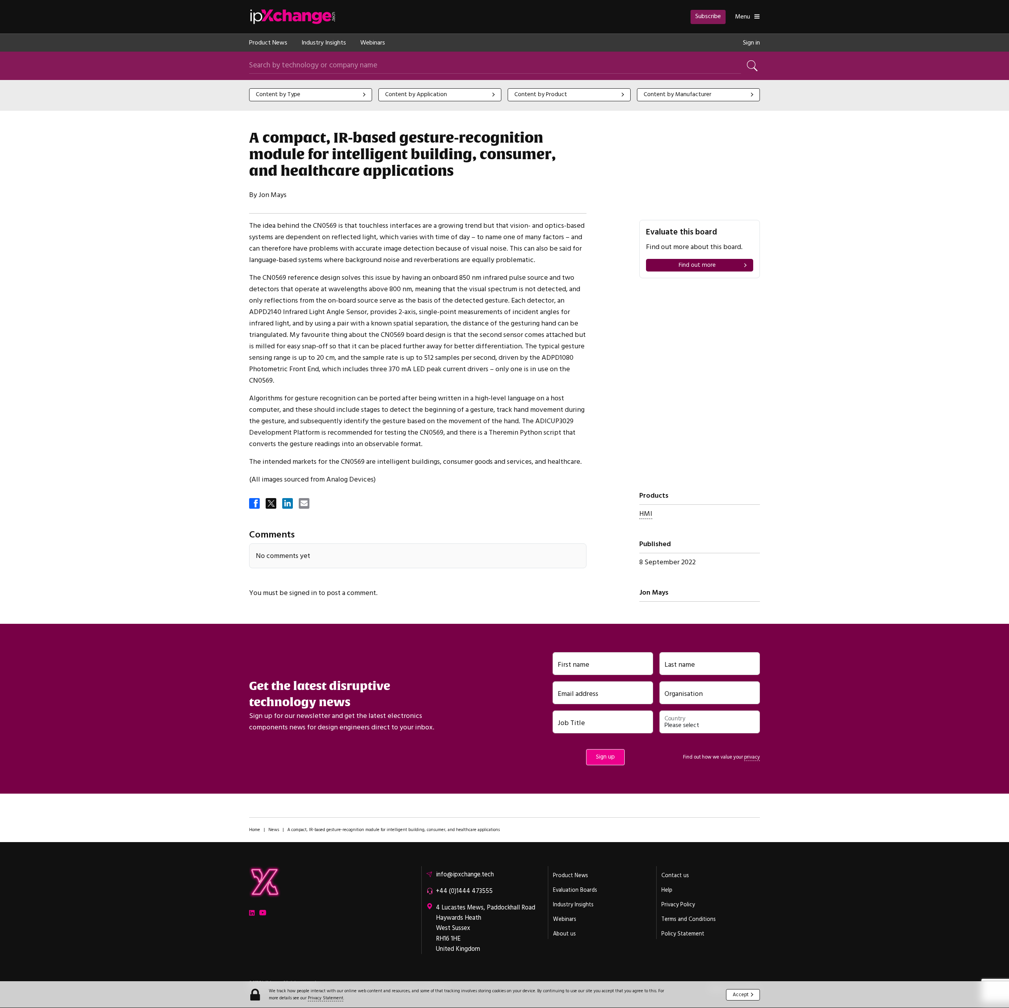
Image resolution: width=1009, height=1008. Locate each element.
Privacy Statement (325, 998)
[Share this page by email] (305, 504)
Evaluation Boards (575, 890)
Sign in (751, 42)
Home (254, 830)
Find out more (697, 265)
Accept (740, 994)
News (273, 830)
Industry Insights (324, 42)
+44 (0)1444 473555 (464, 891)
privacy (752, 757)
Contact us (675, 876)
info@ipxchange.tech (465, 874)
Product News (268, 42)
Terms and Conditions (688, 919)
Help (666, 890)
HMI (645, 514)
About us (564, 934)
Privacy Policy (678, 905)
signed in (303, 593)
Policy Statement (682, 934)
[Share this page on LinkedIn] (288, 504)
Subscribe (708, 16)
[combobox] (310, 94)
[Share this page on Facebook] (255, 504)
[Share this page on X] (271, 504)
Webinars (372, 42)
